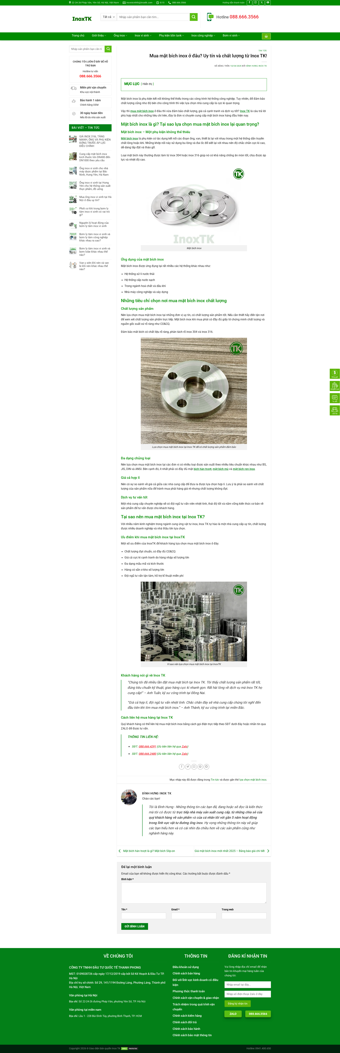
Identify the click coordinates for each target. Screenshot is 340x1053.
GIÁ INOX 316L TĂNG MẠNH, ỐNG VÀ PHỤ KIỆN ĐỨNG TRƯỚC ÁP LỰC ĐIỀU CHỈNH (95, 141)
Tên (124, 909)
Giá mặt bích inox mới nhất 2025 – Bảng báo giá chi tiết (230, 851)
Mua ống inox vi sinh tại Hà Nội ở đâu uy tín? (95, 198)
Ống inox (119, 35)
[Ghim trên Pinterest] (200, 767)
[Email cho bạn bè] (194, 767)
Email (175, 909)
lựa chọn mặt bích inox (252, 779)
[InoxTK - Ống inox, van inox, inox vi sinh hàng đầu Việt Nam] (82, 19)
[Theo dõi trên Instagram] (256, 2)
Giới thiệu (98, 35)
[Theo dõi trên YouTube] (268, 2)
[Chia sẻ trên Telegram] (206, 767)
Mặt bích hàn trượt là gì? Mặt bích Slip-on (149, 851)
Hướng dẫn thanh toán (234, 2)
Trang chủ (78, 35)
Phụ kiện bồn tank (170, 35)
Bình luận (127, 879)
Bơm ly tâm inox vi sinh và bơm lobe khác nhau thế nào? (94, 251)
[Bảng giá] (335, 373)
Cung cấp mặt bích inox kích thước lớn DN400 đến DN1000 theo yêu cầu (94, 157)
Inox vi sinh (142, 35)
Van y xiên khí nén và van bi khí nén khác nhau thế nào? (94, 266)
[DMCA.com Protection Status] (129, 1048)
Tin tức (263, 51)
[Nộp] (194, 17)
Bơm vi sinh (230, 35)
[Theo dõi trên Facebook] (249, 2)
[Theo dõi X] (262, 2)
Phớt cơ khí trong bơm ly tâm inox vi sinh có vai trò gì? (94, 211)
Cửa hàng (80, 42)
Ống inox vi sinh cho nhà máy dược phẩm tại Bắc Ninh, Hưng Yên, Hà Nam (94, 171)
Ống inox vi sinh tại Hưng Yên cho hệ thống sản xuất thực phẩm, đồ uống (94, 186)
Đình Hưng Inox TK (256, 66)
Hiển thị (147, 84)
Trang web (228, 909)
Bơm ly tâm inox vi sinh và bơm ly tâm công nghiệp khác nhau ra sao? (94, 237)
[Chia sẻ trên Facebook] (182, 767)
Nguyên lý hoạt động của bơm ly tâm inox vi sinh (94, 224)
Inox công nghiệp (202, 35)
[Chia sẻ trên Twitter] (188, 767)
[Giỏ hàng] (266, 36)
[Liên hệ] (335, 410)
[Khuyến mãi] (335, 385)
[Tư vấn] (335, 398)
